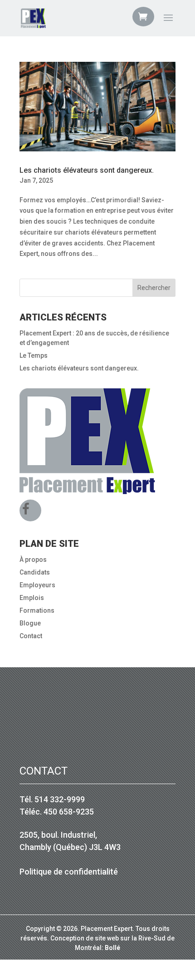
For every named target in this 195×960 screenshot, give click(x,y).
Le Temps (34, 355)
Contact (31, 636)
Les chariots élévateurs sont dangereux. (87, 170)
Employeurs (37, 585)
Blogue (30, 623)
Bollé (112, 947)
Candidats (35, 572)
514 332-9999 (59, 799)
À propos (33, 559)
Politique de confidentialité (69, 871)
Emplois (32, 597)
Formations (37, 610)
